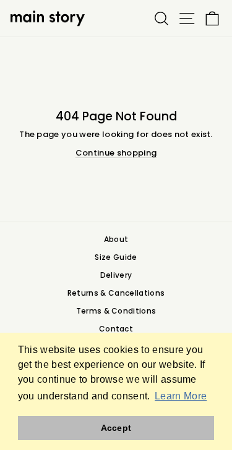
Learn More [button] (181, 396)
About (116, 239)
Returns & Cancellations (116, 293)
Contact (116, 328)
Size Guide (116, 257)
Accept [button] (116, 428)
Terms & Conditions (116, 311)
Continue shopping (116, 153)
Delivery (116, 275)
